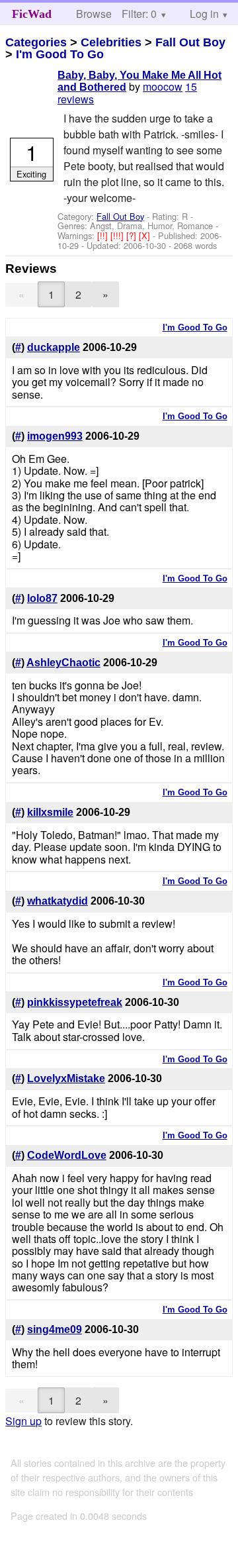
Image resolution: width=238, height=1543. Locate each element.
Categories (36, 42)
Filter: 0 (139, 13)
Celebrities (111, 42)
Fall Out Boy (190, 42)
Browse (94, 13)
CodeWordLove (66, 1155)
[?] (132, 235)
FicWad (32, 14)
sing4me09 (54, 1329)
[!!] (103, 235)
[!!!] (118, 235)
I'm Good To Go (60, 54)
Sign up (23, 1420)
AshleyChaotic (63, 662)
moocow (162, 86)
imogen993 (55, 436)
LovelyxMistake (66, 1078)
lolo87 (42, 598)
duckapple (53, 347)
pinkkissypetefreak (74, 1002)
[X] (146, 235)
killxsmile (50, 812)
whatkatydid (57, 901)
